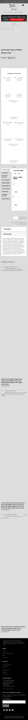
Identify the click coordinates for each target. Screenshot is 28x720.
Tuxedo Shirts (5, 670)
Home (5, 11)
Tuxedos (4, 672)
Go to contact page (7, 688)
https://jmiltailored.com (8, 686)
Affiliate (6, 1)
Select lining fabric (18, 178)
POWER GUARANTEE (17, 19)
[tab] (14, 229)
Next (15, 70)
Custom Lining (18, 170)
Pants (3, 668)
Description (7, 229)
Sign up (15, 1)
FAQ (23, 1)
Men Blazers (5, 666)
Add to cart (22, 217)
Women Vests (18, 11)
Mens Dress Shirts (6, 664)
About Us (4, 651)
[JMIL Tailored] (12, 5)
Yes (15, 173)
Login (10, 1)
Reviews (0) (7, 234)
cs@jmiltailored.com (8, 683)
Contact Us (5, 657)
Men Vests (4, 674)
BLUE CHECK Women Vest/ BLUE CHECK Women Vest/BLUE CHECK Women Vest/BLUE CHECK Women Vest (13, 628)
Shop (10, 11)
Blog (19, 1)
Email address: (6, 699)
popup (3, 268)
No (19, 173)
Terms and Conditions (7, 653)
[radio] (8, 87)
